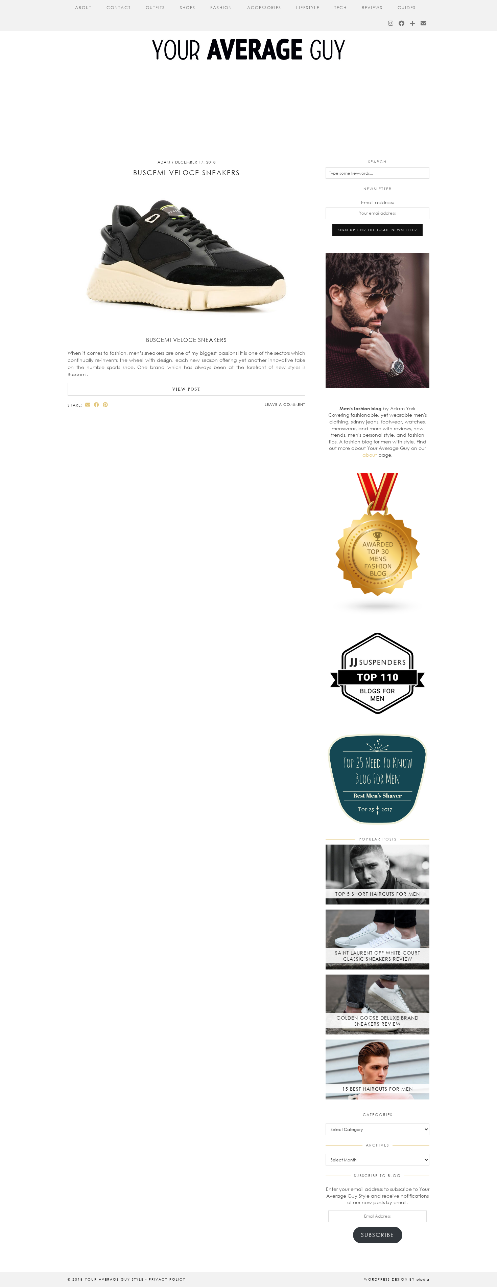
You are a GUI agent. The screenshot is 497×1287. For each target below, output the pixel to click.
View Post (186, 389)
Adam (164, 162)
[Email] (424, 23)
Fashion (221, 7)
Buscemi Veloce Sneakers (186, 172)
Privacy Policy (167, 1279)
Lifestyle (308, 7)
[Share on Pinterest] (105, 404)
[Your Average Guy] (248, 37)
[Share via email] (88, 404)
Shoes (187, 7)
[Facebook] (402, 23)
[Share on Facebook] (96, 404)
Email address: (377, 202)
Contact (118, 7)
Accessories (264, 7)
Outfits (155, 7)
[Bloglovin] (413, 23)
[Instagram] (391, 23)
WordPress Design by (396, 1279)
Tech (340, 7)
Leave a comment (285, 404)
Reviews (372, 7)
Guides (407, 7)
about (369, 455)
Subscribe (377, 1234)
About (83, 7)
